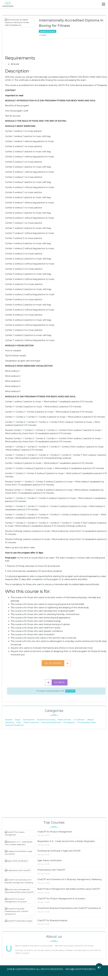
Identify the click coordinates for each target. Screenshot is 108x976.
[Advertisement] (56, 47)
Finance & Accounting (46, 720)
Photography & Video (86, 722)
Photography (69, 722)
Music (18, 722)
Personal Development (51, 722)
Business (8, 720)
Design (17, 720)
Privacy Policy (54, 973)
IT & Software (79, 720)
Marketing (9, 722)
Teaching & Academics (14, 725)
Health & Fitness (64, 720)
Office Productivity (31, 722)
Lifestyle (90, 720)
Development (29, 720)
